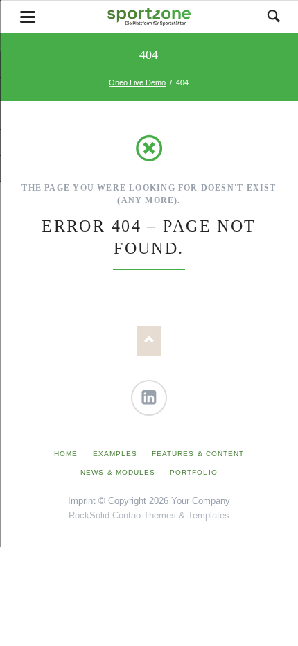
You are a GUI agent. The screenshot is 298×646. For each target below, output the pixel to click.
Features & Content (198, 453)
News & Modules (117, 472)
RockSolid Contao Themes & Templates (149, 515)
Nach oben (149, 341)
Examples (115, 453)
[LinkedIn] (149, 398)
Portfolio (193, 472)
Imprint (82, 501)
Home (66, 453)
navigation (27, 16)
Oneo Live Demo (137, 82)
